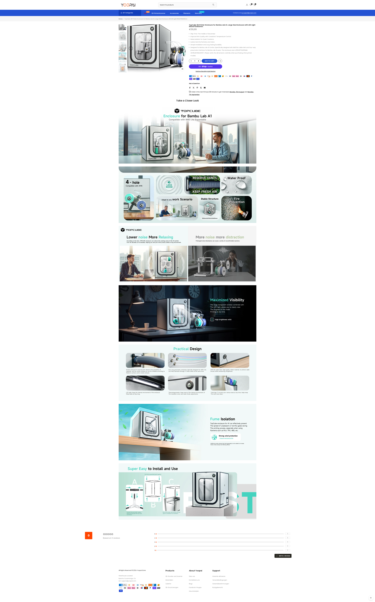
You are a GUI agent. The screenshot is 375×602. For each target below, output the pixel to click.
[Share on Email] (205, 88)
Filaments (186, 13)
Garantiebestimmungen (220, 584)
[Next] (183, 48)
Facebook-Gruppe (195, 587)
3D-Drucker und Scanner (174, 576)
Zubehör (168, 584)
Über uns (192, 576)
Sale (146, 13)
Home (121, 19)
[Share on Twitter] (193, 88)
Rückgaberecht (217, 587)
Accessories (174, 13)
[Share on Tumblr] (201, 88)
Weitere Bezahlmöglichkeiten (206, 71)
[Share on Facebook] (190, 88)
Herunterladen (194, 591)
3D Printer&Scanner (158, 13)
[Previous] (131, 48)
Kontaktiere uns (194, 580)
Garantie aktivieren (218, 576)
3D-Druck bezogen (172, 587)
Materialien (169, 580)
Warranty (199, 13)
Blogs (190, 584)
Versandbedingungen (219, 580)
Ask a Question (194, 83)
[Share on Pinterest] (197, 88)
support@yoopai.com (249, 13)
